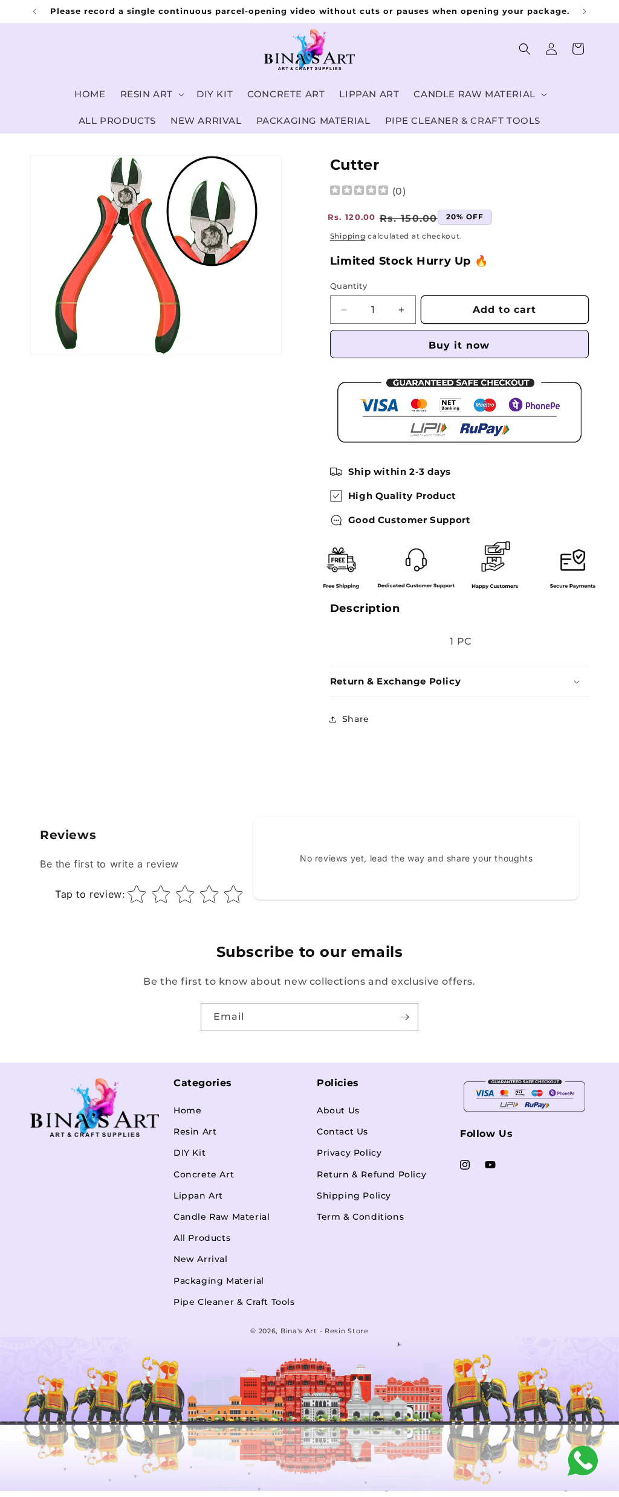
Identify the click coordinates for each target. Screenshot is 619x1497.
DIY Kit (189, 1152)
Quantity (348, 286)
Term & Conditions (360, 1216)
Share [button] (355, 718)
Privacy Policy (349, 1152)
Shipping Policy (354, 1195)
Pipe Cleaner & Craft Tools (234, 1301)
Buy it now (459, 345)
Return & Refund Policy (371, 1174)
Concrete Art (203, 1174)
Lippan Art (198, 1195)
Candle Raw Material (221, 1216)
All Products (201, 1237)
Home (187, 1110)
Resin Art (194, 1131)
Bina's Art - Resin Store (324, 1331)
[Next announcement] (584, 11)
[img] (359, 191)
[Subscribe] (404, 1017)
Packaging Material (218, 1280)
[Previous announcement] (34, 11)
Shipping (348, 235)
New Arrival (200, 1259)
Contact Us (342, 1131)
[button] (151, 94)
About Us (338, 1110)
